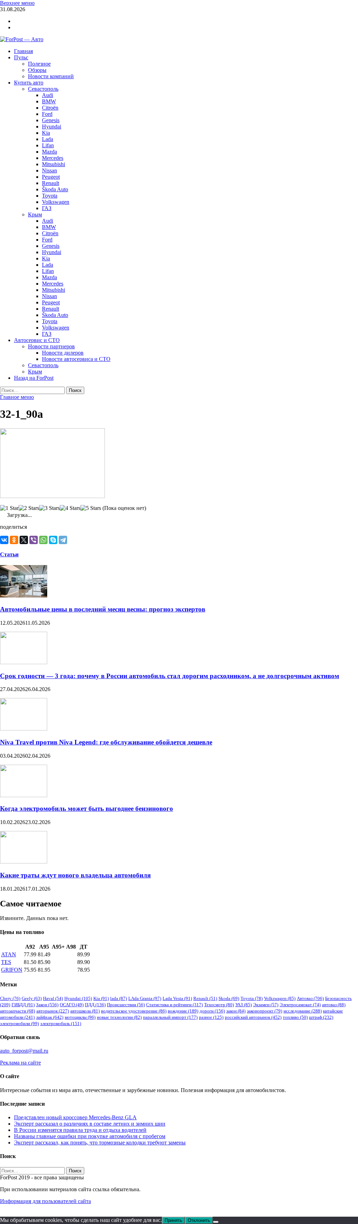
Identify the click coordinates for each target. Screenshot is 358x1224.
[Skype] (53, 540)
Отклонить (199, 1220)
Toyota (49, 196)
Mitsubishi (53, 164)
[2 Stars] (29, 508)
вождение (183, 1011)
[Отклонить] (216, 1222)
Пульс (21, 57)
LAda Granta (144, 998)
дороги (212, 1011)
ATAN (8, 954)
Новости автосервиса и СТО (76, 359)
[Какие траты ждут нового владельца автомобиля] (23, 862)
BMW (49, 101)
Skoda (229, 998)
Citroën (50, 108)
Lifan (48, 145)
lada (118, 998)
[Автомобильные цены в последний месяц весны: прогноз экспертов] (23, 596)
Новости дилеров (63, 353)
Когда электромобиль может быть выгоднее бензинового (86, 808)
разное (211, 1017)
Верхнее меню (17, 3)
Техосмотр (219, 1004)
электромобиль (60, 1023)
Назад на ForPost (33, 378)
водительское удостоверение (133, 1011)
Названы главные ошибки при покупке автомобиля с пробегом (89, 1136)
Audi (47, 95)
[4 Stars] (70, 508)
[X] (24, 540)
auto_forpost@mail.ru (24, 1051)
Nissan (49, 170)
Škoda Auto (55, 189)
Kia (46, 133)
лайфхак (49, 1017)
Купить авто (28, 83)
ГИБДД (23, 1004)
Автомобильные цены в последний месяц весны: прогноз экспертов (102, 609)
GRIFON (11, 970)
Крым (35, 214)
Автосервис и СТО (37, 340)
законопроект (264, 1011)
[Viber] (33, 540)
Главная (23, 51)
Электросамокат (300, 1004)
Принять (173, 1220)
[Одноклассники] (14, 540)
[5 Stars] (90, 508)
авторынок (52, 1011)
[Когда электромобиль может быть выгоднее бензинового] (23, 795)
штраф (321, 1017)
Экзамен (265, 1004)
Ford (47, 114)
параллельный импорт (170, 1017)
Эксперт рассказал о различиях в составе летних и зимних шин (89, 1124)
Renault (50, 183)
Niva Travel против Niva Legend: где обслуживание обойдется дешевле (106, 742)
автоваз (333, 1004)
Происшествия (126, 1004)
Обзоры (37, 70)
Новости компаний (51, 76)
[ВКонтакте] (4, 540)
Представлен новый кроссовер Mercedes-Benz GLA (75, 1117)
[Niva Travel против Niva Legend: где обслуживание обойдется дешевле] (23, 729)
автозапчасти (17, 1011)
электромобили (19, 1023)
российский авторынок (253, 1017)
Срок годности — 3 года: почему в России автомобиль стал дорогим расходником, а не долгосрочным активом (169, 676)
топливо (295, 1017)
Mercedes (52, 158)
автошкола (85, 1011)
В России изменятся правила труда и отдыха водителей (80, 1130)
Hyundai (51, 126)
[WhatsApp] (43, 540)
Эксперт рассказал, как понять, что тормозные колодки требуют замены (100, 1142)
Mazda (49, 152)
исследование (303, 1011)
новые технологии (119, 1017)
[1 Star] (9, 508)
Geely (32, 998)
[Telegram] (63, 540)
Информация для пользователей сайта (45, 1201)
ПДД (95, 1004)
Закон (47, 1004)
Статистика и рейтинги (174, 1004)
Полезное (39, 64)
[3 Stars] (49, 508)
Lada (47, 139)
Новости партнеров (51, 346)
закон (235, 1011)
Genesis (50, 120)
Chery (10, 998)
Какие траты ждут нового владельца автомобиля (75, 875)
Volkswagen (55, 202)
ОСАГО (72, 1004)
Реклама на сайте (20, 1063)
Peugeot (51, 177)
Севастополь (43, 89)
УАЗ (243, 1004)
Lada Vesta (177, 998)
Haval (53, 998)
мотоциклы (80, 1017)
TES (6, 962)
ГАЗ (46, 208)
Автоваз (310, 998)
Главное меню (17, 397)
